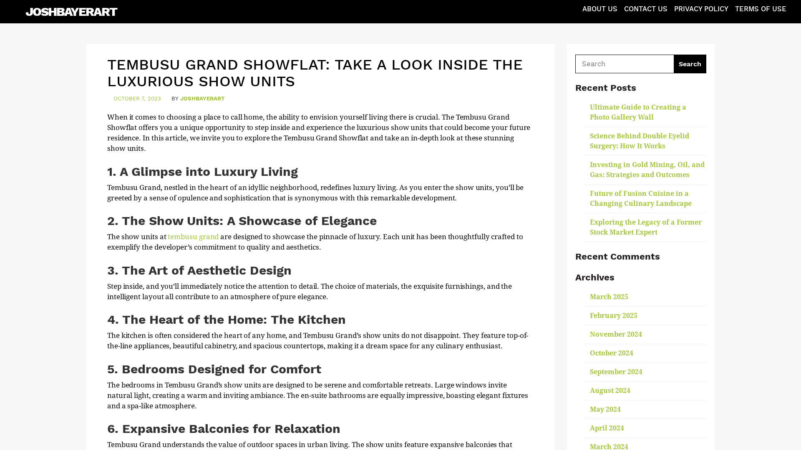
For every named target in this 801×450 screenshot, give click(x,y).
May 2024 (605, 409)
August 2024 (610, 391)
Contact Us (646, 9)
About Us (599, 9)
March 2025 (609, 297)
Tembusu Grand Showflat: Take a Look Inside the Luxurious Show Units (315, 73)
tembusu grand (193, 236)
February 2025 (613, 316)
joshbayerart (202, 98)
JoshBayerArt (71, 11)
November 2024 (616, 334)
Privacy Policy (701, 9)
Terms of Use (760, 9)
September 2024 (616, 372)
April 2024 (607, 428)
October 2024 (611, 353)
